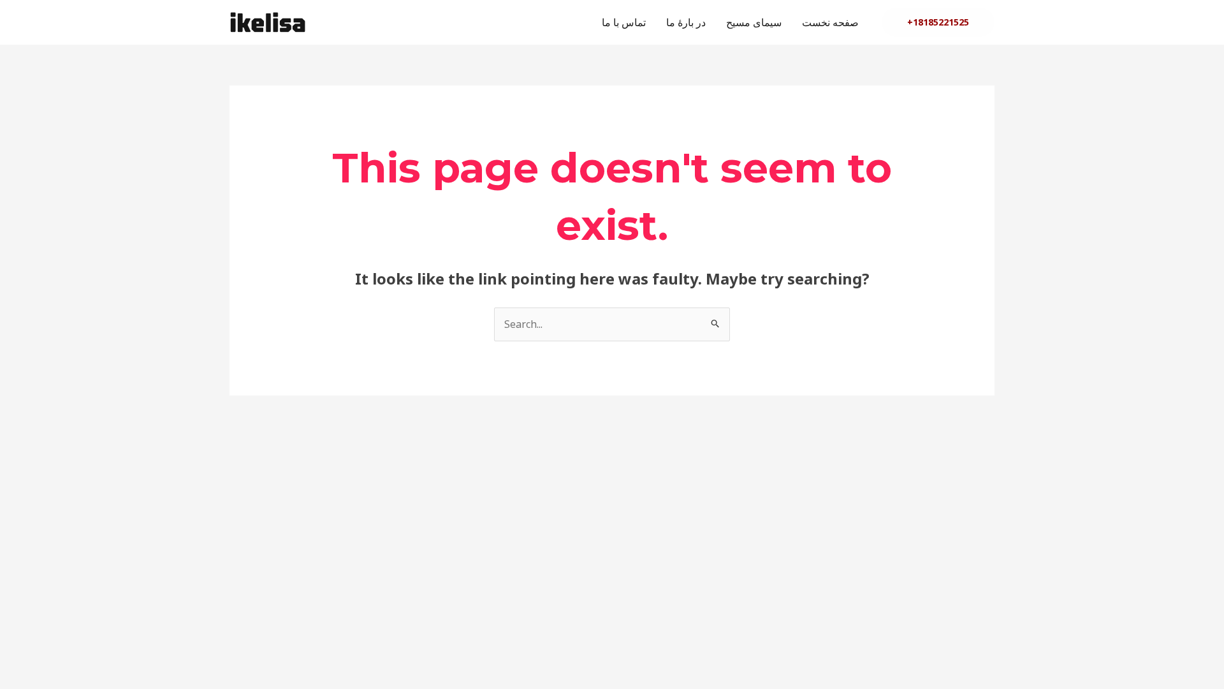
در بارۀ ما (686, 22)
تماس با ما (624, 22)
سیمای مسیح (754, 22)
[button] (938, 22)
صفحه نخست (830, 22)
